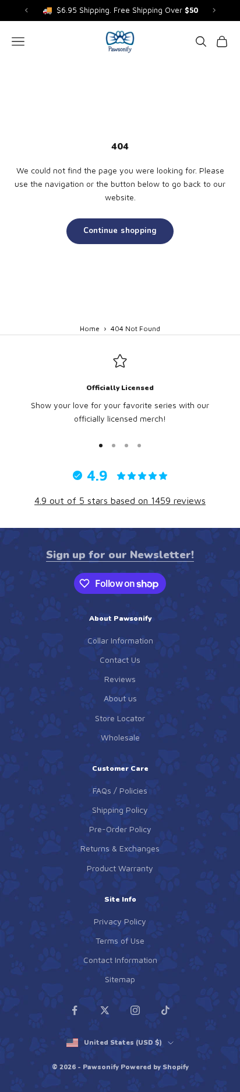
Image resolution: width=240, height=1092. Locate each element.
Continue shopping (120, 230)
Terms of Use (120, 940)
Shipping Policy (120, 810)
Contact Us (120, 660)
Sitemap (120, 979)
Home (90, 328)
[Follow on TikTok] (165, 1010)
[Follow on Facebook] (74, 1010)
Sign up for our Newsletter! (120, 555)
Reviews (120, 679)
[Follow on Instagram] (135, 1010)
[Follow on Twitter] (105, 1010)
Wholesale (120, 737)
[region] (120, 390)
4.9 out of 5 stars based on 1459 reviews (120, 500)
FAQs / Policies (120, 790)
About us (120, 698)
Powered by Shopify (155, 1067)
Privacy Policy (120, 921)
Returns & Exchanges (120, 848)
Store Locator (120, 718)
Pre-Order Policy (120, 829)
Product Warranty (120, 868)
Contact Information (120, 960)
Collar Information (120, 640)
